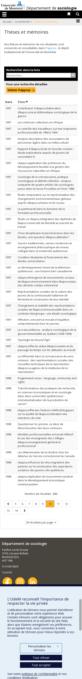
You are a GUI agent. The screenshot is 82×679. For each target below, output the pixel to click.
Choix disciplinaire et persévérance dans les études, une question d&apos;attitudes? (46, 235)
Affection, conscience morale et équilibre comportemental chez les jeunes (43, 321)
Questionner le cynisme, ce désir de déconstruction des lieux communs (40, 426)
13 (9, 510)
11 (59, 504)
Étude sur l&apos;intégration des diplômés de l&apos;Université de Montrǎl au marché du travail (47, 223)
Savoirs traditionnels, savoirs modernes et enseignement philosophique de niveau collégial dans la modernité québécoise (45, 247)
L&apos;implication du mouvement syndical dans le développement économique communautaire (45, 480)
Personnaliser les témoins (43, 648)
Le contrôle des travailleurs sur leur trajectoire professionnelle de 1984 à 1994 (47, 131)
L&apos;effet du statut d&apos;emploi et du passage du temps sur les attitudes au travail (46, 348)
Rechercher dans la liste (23, 70)
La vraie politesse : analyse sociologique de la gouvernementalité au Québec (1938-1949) (47, 332)
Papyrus (51, 48)
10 (51, 504)
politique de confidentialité (39, 674)
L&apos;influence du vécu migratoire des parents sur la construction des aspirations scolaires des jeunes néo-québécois (45, 466)
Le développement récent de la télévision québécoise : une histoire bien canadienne (45, 269)
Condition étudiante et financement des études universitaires (43, 259)
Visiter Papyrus (19, 90)
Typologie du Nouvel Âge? (34, 340)
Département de (51, 8)
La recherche (22, 21)
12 (68, 504)
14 (18, 510)
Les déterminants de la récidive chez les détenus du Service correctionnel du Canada (46, 454)
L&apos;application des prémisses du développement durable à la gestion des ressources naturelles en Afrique (44, 167)
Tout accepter (41, 665)
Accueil (7, 21)
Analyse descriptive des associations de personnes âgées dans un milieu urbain (43, 141)
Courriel (7, 572)
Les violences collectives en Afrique (40, 122)
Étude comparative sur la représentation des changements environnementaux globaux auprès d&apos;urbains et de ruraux (46, 198)
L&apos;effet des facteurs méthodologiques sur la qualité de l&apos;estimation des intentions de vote (46, 414)
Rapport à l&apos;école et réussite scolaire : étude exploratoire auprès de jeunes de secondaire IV (46, 153)
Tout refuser (41, 658)
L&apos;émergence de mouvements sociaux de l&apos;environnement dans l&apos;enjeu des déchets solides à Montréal (47, 281)
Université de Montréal (11, 5)
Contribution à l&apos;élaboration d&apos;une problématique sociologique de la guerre (47, 112)
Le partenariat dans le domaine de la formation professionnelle (41, 211)
